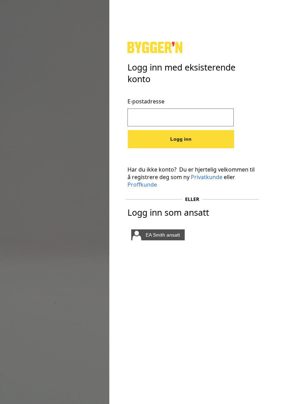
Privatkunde (206, 177)
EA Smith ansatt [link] (163, 235)
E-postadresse (145, 101)
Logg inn (181, 139)
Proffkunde (142, 184)
